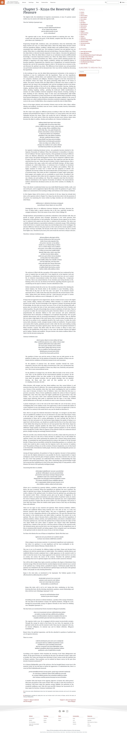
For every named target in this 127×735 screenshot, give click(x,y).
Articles (45, 718)
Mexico (74, 722)
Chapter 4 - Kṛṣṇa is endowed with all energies (31, 700)
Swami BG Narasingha (86, 51)
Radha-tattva (83, 29)
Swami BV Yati (83, 63)
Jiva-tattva (82, 22)
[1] (23, 691)
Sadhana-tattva (84, 33)
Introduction (31, 718)
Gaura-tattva (83, 17)
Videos (45, 722)
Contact (89, 726)
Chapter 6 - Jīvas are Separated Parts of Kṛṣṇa (68, 700)
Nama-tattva (83, 26)
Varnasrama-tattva (85, 43)
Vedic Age (82, 45)
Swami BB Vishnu (84, 53)
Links (89, 724)
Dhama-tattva (83, 15)
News (37, 2)
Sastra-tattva (83, 34)
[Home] (10, 2)
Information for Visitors (92, 722)
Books (45, 720)
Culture (82, 14)
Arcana (82, 12)
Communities (44, 2)
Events (59, 718)
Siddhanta (83, 38)
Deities (30, 720)
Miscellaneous (84, 24)
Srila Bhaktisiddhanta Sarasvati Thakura (90, 60)
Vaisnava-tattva (84, 41)
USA (74, 720)
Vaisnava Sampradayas (86, 40)
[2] (23, 695)
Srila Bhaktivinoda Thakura (87, 62)
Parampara (83, 27)
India (74, 718)
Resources (52, 2)
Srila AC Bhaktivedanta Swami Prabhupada (91, 55)
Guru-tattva (83, 19)
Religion (82, 31)
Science (82, 36)
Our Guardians (32, 722)
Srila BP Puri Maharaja (86, 58)
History (82, 21)
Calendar (89, 720)
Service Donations (91, 718)
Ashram (24, 2)
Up (49, 700)
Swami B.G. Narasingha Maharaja (34, 724)
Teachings (31, 2)
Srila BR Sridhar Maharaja (86, 56)
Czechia (74, 724)
